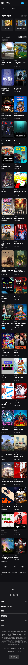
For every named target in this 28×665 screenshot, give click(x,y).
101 (18, 566)
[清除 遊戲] (6, 40)
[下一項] (25, 16)
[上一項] (22, 16)
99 (12, 566)
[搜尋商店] (3, 8)
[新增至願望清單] (12, 44)
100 (15, 566)
